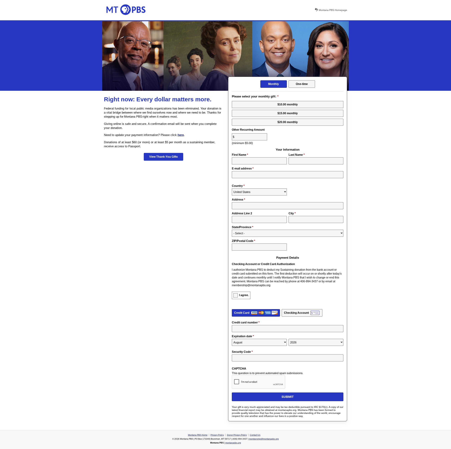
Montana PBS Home (198, 435)
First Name (240, 154)
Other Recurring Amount (248, 129)
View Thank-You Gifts (163, 156)
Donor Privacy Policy (237, 435)
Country (238, 185)
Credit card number (246, 322)
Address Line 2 (242, 213)
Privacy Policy (217, 435)
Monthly (273, 83)
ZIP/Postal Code (243, 240)
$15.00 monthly (287, 113)
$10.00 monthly (287, 104)
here (181, 135)
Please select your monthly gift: (255, 96)
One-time (302, 83)
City (292, 213)
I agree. (244, 295)
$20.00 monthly (287, 122)
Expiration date (243, 336)
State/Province (242, 227)
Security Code (242, 351)
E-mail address (243, 168)
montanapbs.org (233, 443)
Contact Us (255, 435)
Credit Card (241, 312)
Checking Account (296, 312)
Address (238, 199)
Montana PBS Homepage (333, 10)
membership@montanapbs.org (264, 439)
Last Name (297, 154)
